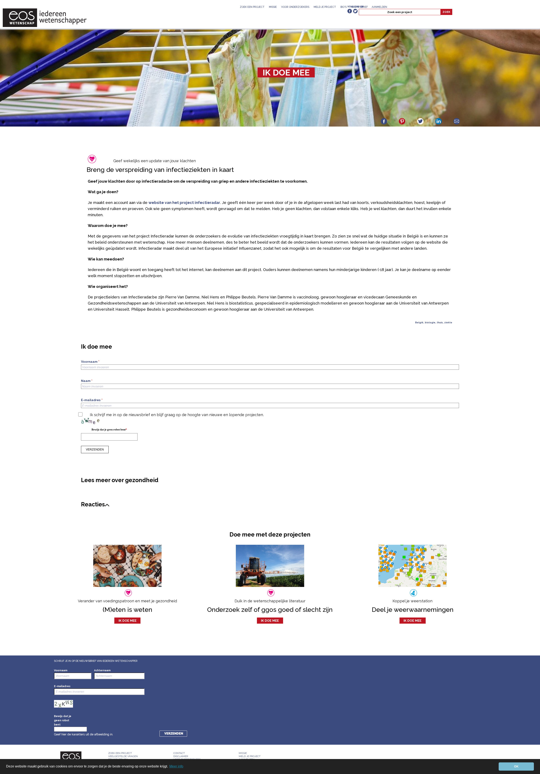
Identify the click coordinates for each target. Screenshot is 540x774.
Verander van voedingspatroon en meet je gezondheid (127, 601)
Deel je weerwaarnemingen (413, 609)
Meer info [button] (176, 766)
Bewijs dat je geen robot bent (109, 429)
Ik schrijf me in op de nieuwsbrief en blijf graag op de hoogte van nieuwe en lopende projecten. (177, 415)
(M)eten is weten (127, 609)
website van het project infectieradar (184, 202)
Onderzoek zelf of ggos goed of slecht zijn (270, 609)
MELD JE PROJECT (325, 6)
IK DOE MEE (286, 72)
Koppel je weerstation (412, 601)
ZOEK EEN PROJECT (252, 6)
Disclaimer (180, 756)
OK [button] (516, 766)
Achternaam (102, 670)
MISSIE (273, 6)
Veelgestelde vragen (123, 756)
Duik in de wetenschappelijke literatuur (270, 601)
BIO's (343, 6)
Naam (86, 381)
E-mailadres (92, 400)
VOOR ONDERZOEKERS (295, 6)
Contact (179, 753)
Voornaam (90, 361)
